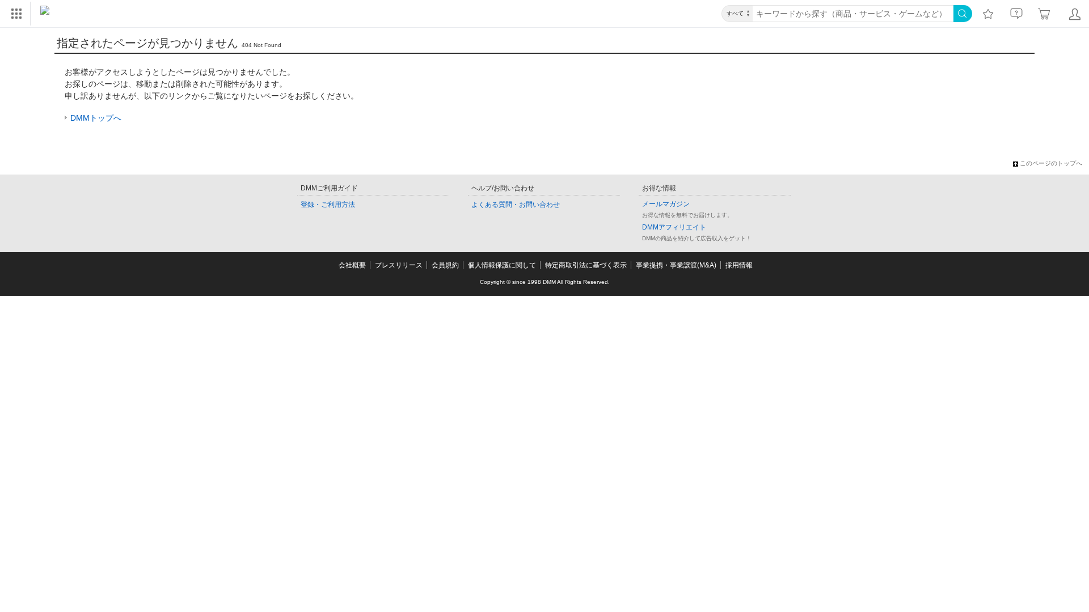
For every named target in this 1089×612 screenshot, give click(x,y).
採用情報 (739, 265)
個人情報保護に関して (502, 265)
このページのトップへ (1051, 163)
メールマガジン (666, 204)
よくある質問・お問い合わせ (515, 205)
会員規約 (445, 265)
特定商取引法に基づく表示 (586, 265)
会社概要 (352, 265)
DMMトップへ (95, 117)
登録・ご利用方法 (328, 205)
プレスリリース (399, 265)
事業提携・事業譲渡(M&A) (676, 265)
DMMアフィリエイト (674, 227)
